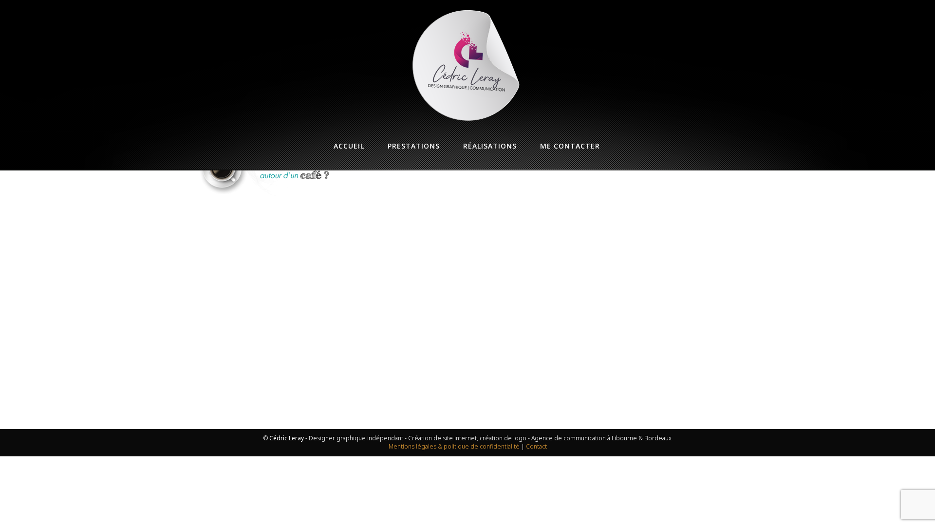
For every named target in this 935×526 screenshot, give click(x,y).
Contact (536, 446)
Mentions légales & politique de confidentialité (454, 446)
